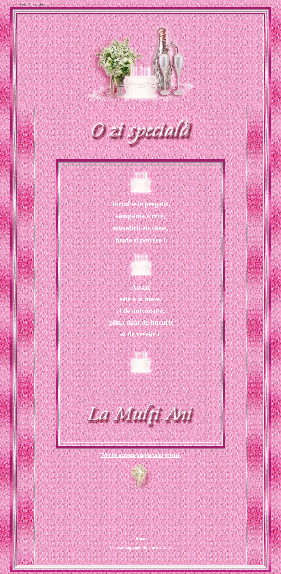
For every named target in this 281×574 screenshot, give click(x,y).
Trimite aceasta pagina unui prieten (140, 455)
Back (140, 538)
